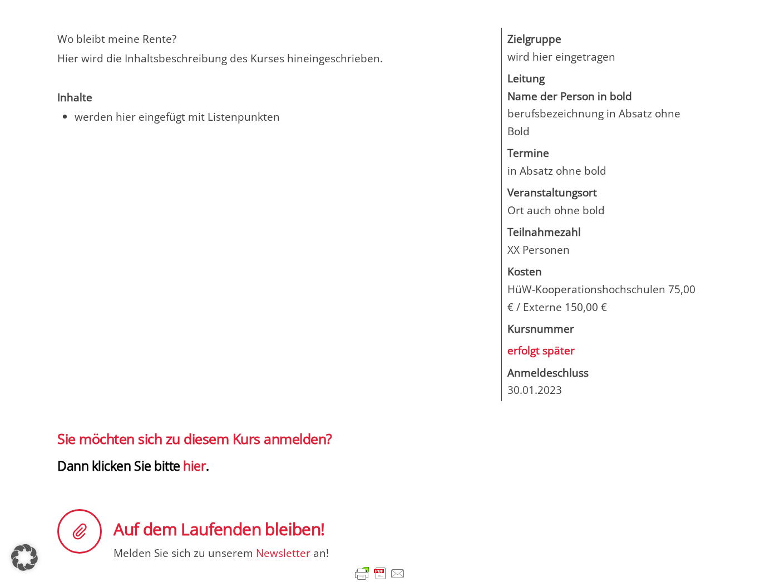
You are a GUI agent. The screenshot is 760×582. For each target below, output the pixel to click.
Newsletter (283, 552)
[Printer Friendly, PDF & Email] (380, 573)
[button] (24, 557)
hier (193, 466)
